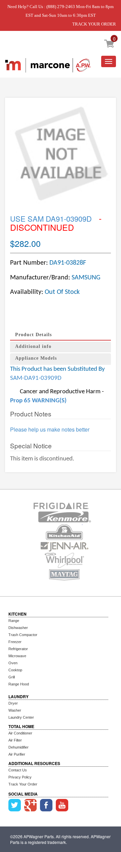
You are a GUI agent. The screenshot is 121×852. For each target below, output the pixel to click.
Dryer (13, 703)
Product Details (33, 334)
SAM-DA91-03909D (36, 378)
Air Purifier (16, 754)
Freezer (15, 642)
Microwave (17, 656)
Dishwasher (18, 628)
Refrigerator (18, 649)
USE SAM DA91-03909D (51, 218)
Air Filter (15, 740)
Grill (11, 677)
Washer (14, 710)
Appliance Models (36, 358)
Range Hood (18, 684)
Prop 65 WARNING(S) (38, 401)
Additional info (33, 346)
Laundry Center (21, 717)
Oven (12, 663)
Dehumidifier (18, 747)
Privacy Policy (20, 777)
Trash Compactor (22, 635)
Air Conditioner (20, 733)
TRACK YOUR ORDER (94, 24)
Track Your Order (22, 784)
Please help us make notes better (49, 429)
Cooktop (15, 670)
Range (13, 621)
